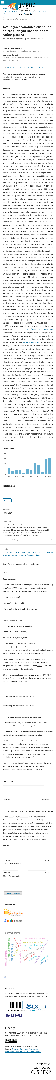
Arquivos (13, 8)
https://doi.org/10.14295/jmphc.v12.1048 (25, 67)
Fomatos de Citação (12, 540)
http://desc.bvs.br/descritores (40, 329)
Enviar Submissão (13, 893)
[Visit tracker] (5, 977)
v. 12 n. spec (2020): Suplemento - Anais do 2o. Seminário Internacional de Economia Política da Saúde (24, 12)
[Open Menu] (2, 2)
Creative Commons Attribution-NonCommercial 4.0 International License (23, 1050)
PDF (8, 500)
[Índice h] (13, 922)
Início (5, 8)
